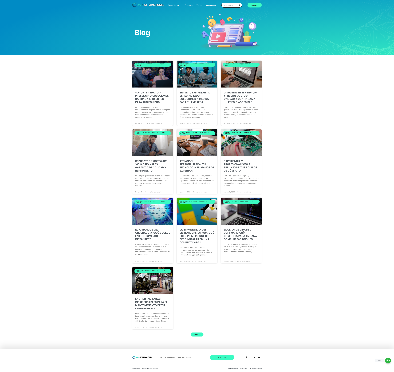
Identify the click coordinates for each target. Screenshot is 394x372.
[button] (197, 335)
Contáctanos (211, 5)
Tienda (199, 5)
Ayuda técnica (173, 5)
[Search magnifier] (239, 5)
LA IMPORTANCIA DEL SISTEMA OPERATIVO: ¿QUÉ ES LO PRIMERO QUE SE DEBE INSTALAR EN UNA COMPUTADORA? (197, 236)
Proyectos (189, 5)
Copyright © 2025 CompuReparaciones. (145, 368)
